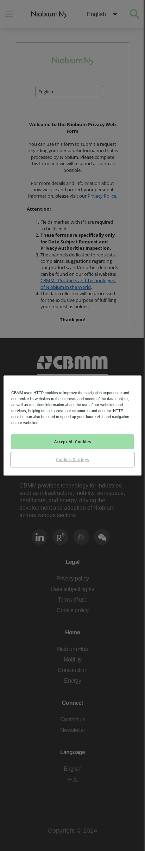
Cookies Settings (72, 459)
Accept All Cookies (72, 441)
